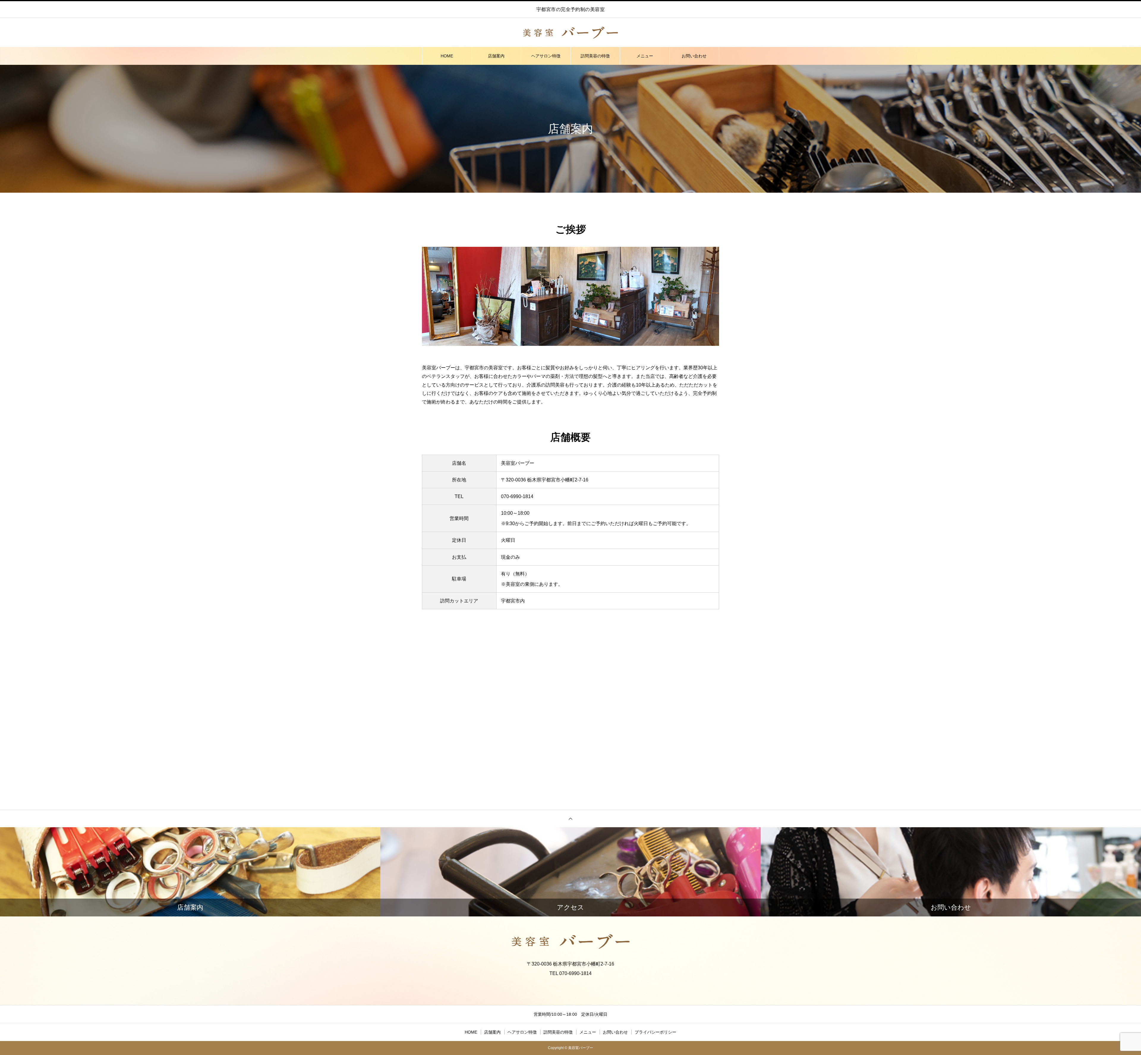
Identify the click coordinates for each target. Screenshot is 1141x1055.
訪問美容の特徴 (595, 56)
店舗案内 (496, 56)
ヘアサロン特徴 (545, 56)
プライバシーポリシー (655, 1032)
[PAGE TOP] (570, 818)
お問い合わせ (694, 56)
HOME (447, 56)
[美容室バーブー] (570, 33)
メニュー (644, 56)
